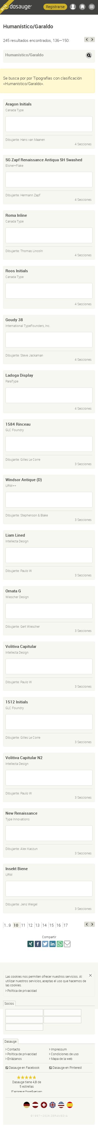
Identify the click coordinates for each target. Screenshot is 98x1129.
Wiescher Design (17, 597)
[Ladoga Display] (49, 395)
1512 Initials (16, 701)
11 (23, 925)
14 (44, 925)
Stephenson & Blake (34, 515)
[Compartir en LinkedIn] (52, 944)
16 (58, 925)
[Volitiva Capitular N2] (49, 777)
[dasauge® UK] (52, 1105)
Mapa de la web (61, 1058)
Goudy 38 (14, 319)
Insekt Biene (16, 868)
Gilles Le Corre (30, 459)
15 (51, 925)
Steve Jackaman (31, 355)
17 (66, 925)
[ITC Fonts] (62, 1012)
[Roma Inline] (49, 235)
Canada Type (14, 110)
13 (37, 925)
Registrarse (55, 6)
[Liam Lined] (49, 555)
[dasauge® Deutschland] (27, 1105)
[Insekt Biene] (49, 888)
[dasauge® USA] (61, 1105)
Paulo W (26, 571)
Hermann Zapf (30, 195)
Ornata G (13, 590)
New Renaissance (21, 813)
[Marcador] (82, 7)
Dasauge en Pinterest (67, 1067)
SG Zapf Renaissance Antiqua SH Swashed (43, 159)
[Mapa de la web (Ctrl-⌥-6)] (91, 7)
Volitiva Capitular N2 (24, 757)
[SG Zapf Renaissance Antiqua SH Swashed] (49, 179)
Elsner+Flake (14, 165)
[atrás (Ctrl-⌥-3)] (86, 39)
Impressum (59, 1049)
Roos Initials (16, 270)
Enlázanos (14, 1058)
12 (30, 925)
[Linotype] (24, 1027)
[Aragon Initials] (49, 124)
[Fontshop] (24, 1012)
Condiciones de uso (65, 1054)
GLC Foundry (14, 430)
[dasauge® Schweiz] (44, 1105)
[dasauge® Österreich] (35, 1105)
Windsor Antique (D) (23, 479)
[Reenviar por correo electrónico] (67, 944)
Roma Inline (16, 215)
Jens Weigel (28, 904)
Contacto (13, 1049)
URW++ (10, 485)
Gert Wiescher (30, 626)
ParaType (11, 381)
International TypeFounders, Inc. (27, 326)
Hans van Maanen (32, 139)
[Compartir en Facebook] (38, 944)
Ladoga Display (19, 375)
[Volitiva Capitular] (49, 666)
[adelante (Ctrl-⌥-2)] (92, 39)
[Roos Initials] (49, 290)
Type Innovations (17, 819)
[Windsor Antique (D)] (49, 499)
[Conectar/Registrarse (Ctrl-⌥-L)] (73, 7)
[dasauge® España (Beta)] (70, 1105)
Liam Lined (15, 535)
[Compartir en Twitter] (45, 944)
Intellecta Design (16, 541)
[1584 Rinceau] (49, 444)
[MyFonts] (62, 1020)
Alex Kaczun (29, 849)
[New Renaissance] (49, 833)
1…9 (7, 925)
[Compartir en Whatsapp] (60, 944)
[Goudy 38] (49, 339)
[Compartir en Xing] (30, 944)
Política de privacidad (22, 990)
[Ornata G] (49, 611)
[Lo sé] (90, 975)
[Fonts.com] (24, 1020)
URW (9, 874)
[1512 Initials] (49, 722)
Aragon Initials (18, 104)
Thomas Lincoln (31, 251)
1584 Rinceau (18, 424)
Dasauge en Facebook (24, 1067)
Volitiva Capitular (20, 646)
